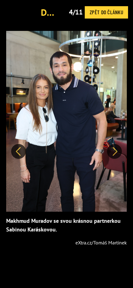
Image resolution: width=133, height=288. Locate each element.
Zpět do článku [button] (106, 12)
